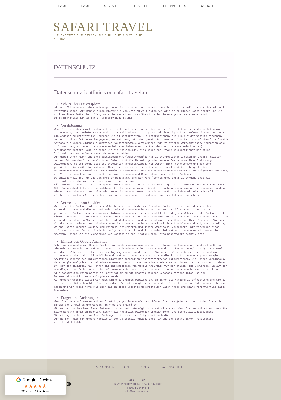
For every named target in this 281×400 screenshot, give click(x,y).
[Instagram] (69, 384)
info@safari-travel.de (121, 304)
